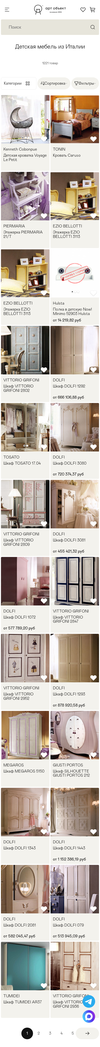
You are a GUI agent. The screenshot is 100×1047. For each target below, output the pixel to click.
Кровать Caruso (67, 155)
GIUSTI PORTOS (68, 765)
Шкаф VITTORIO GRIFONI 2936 (68, 1004)
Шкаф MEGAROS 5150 (23, 771)
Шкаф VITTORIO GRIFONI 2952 (18, 696)
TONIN (59, 149)
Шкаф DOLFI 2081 (19, 925)
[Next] (87, 1033)
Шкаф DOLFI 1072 (19, 617)
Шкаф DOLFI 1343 (19, 848)
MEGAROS (13, 765)
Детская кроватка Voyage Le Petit (25, 157)
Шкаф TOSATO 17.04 (22, 463)
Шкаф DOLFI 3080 (69, 463)
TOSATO (11, 457)
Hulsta (58, 303)
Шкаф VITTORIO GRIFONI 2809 (18, 542)
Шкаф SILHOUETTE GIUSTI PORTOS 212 (71, 773)
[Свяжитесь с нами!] (89, 1001)
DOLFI (59, 380)
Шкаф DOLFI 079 (68, 925)
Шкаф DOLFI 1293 (69, 694)
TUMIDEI (11, 996)
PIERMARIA (14, 226)
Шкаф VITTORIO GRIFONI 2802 (18, 388)
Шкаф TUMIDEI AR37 (22, 1002)
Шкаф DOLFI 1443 (69, 848)
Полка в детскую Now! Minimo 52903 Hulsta (72, 311)
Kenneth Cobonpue (20, 149)
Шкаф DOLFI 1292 (69, 386)
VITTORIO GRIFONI (21, 380)
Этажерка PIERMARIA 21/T (23, 234)
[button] (23, 138)
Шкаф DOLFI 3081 (69, 540)
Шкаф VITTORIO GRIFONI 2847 (68, 619)
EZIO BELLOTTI (67, 226)
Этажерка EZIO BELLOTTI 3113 (66, 234)
